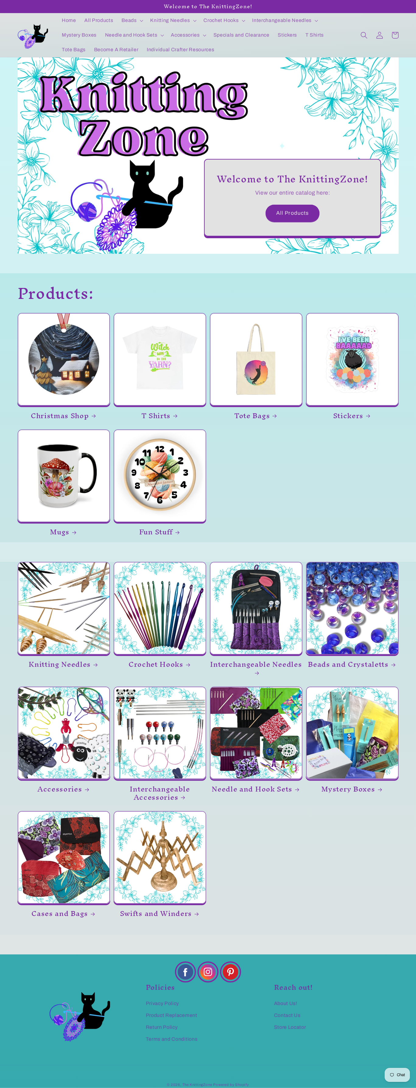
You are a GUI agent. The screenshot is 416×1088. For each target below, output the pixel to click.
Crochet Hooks (156, 664)
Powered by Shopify (231, 1084)
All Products (292, 213)
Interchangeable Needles (256, 666)
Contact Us (287, 1015)
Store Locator (290, 1027)
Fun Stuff (156, 532)
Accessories (59, 789)
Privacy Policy (162, 1003)
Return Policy (162, 1027)
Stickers (348, 416)
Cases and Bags (59, 914)
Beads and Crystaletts (348, 664)
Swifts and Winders (156, 914)
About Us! (285, 1003)
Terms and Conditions (172, 1039)
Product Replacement (171, 1015)
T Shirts (156, 416)
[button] (131, 20)
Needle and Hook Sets (252, 789)
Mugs (59, 532)
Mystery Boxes (348, 789)
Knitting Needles (60, 664)
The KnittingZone (197, 1084)
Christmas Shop (60, 416)
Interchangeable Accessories (160, 793)
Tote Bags (252, 416)
